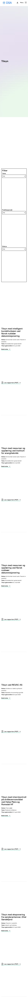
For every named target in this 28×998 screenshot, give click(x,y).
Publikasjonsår (7, 210)
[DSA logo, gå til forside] (7, 2)
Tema (4, 173)
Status (4, 246)
